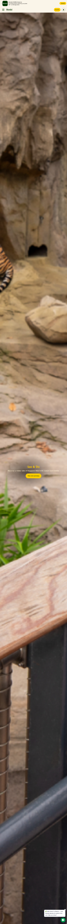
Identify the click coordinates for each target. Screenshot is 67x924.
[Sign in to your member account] (63, 10)
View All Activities (33, 476)
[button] (3, 10)
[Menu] (3, 9)
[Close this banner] (1, 3)
